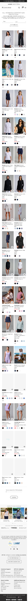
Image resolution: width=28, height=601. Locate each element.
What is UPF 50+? (5, 586)
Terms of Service (17, 588)
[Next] (25, 515)
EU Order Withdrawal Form (7, 575)
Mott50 (14, 4)
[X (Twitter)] (17, 549)
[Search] (19, 7)
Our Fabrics (3, 587)
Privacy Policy (17, 585)
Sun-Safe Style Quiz (14, 557)
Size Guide (3, 589)
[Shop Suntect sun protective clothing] (14, 528)
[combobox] (19, 7)
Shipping (3, 570)
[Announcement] (14, 1)
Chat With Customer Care (14, 561)
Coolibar (10, 4)
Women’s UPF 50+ (18, 570)
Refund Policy (17, 586)
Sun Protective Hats (18, 575)
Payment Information (5, 572)
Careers (15, 583)
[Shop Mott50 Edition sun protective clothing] (5, 528)
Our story (3, 582)
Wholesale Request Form (19, 582)
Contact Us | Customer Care (7, 576)
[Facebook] (11, 549)
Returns (2, 573)
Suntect (18, 4)
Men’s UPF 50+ (17, 572)
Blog (2, 590)
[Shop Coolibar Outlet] (22, 528)
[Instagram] (14, 549)
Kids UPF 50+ (17, 573)
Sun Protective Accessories (20, 576)
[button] (7, 51)
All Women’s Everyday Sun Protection (13, 13)
